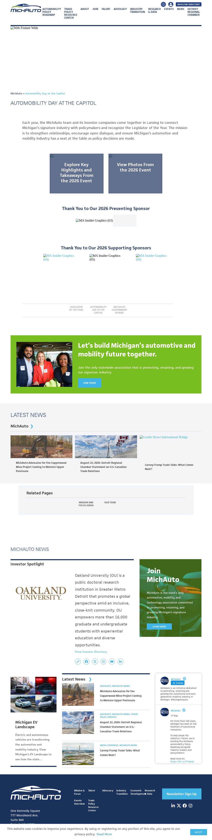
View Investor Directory (91, 652)
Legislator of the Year (76, 308)
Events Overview (79, 802)
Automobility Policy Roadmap (51, 12)
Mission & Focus (79, 792)
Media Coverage (109, 745)
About (85, 9)
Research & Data (154, 10)
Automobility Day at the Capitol (98, 309)
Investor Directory (188, 4)
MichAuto (19, 426)
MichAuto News (121, 685)
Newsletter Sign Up (182, 794)
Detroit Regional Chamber (194, 12)
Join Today (89, 382)
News (180, 9)
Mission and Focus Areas (86, 504)
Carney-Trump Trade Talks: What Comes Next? (169, 467)
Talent (105, 9)
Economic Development (138, 792)
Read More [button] (104, 834)
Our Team (110, 502)
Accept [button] (198, 832)
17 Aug (174, 715)
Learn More (159, 626)
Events (168, 9)
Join (95, 9)
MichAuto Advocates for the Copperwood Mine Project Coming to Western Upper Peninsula (41, 467)
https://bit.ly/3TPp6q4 (182, 761)
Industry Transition (137, 10)
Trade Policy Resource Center (70, 13)
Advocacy (120, 9)
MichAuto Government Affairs (119, 309)
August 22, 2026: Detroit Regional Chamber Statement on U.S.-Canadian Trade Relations (103, 467)
